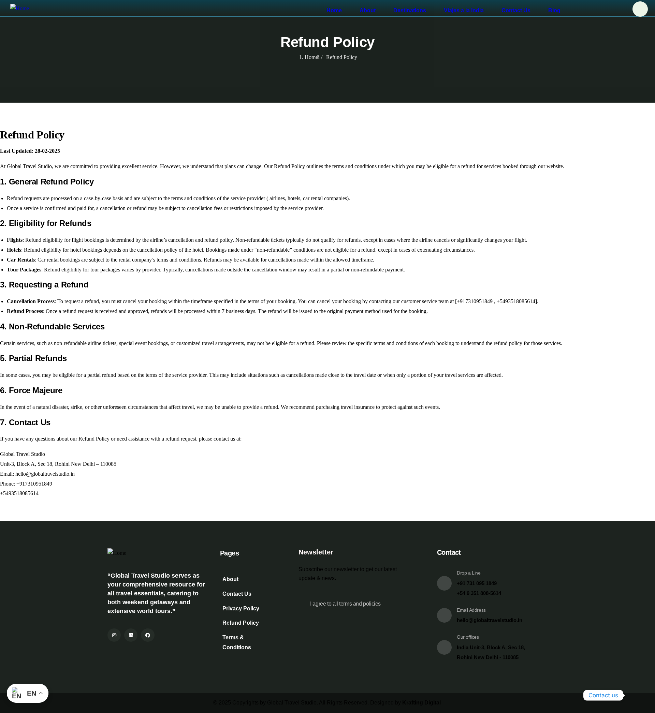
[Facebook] (147, 635)
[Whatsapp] (636, 695)
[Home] (14, 9)
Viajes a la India (464, 10)
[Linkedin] (130, 635)
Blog (554, 10)
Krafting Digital (421, 702)
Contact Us (515, 10)
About (368, 10)
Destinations (409, 10)
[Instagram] (114, 635)
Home (334, 10)
